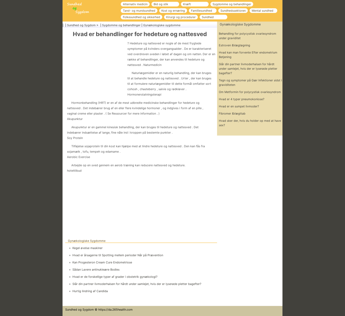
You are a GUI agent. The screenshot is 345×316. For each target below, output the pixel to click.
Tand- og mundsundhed (139, 10)
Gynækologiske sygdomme (161, 25)
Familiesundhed (201, 10)
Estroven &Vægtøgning (234, 45)
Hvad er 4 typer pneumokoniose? (241, 99)
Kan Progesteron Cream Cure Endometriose (102, 262)
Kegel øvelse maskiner (87, 248)
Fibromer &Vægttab (232, 113)
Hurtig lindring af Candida (90, 291)
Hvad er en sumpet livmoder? (239, 106)
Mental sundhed (262, 10)
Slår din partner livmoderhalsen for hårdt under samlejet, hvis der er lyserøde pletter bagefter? (136, 284)
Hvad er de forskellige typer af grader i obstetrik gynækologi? (114, 276)
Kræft (187, 4)
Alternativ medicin (135, 4)
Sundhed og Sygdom (81, 25)
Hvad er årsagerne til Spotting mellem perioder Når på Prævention (117, 255)
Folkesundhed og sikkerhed (141, 17)
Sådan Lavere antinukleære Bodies (95, 269)
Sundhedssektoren (233, 10)
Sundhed (208, 17)
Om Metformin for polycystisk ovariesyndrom (250, 92)
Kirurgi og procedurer (181, 17)
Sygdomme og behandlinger (232, 4)
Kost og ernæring (173, 10)
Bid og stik (161, 4)
